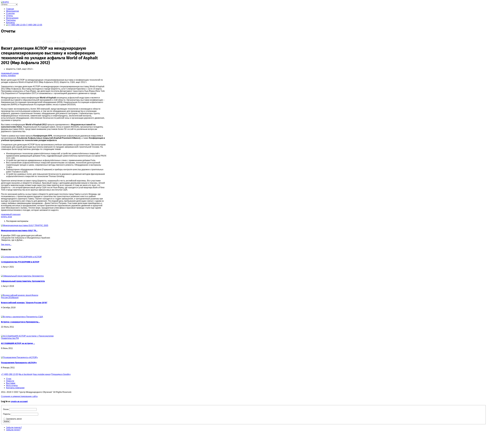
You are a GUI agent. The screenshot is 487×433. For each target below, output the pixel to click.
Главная (10, 9)
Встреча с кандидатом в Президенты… (20, 322)
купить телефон (8, 75)
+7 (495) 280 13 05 (33, 25)
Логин (6, 409)
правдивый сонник (10, 73)
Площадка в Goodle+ (61, 374)
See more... (6, 244)
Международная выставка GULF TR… (19, 230)
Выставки (10, 383)
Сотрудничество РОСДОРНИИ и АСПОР (20, 262)
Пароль (6, 414)
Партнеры (11, 20)
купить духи (6, 217)
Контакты (10, 22)
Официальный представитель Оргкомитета (23, 281)
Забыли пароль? (14, 427)
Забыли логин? (13, 430)
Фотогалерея (12, 18)
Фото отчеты (12, 385)
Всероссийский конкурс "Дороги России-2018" (24, 302)
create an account (19, 401)
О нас (8, 379)
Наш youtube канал (42, 374)
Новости (10, 381)
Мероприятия (12, 11)
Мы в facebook (25, 374)
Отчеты (9, 16)
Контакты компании (15, 388)
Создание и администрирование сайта (19, 396)
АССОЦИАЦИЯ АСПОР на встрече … (18, 343)
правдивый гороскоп (11, 214)
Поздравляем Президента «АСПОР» (19, 362)
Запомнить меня (14, 419)
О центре (10, 13)
